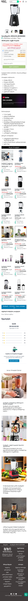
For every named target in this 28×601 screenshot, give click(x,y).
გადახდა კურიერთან (8, 50)
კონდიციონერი (7, 579)
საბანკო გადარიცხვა (8, 54)
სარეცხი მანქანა (7, 584)
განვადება (6, 52)
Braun (2, 314)
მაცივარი (7, 581)
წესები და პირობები (20, 567)
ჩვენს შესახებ (20, 551)
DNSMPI (21, 585)
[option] (7, 31)
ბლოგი (20, 553)
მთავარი (5, 544)
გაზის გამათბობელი (7, 574)
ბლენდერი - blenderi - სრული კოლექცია (14, 306)
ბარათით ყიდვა (7, 56)
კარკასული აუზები (7, 577)
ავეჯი (7, 572)
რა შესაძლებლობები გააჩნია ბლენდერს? (13, 486)
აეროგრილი (7, 570)
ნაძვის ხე (7, 567)
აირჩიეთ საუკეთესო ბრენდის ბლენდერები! (14, 527)
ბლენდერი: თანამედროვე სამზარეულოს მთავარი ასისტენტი (13, 403)
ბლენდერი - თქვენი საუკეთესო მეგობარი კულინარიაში (13, 445)
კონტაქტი (20, 560)
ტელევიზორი (7, 586)
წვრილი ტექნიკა (9, 314)
